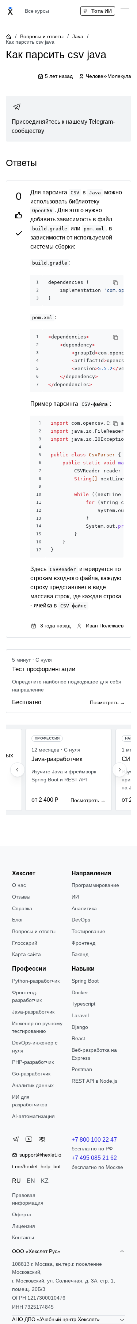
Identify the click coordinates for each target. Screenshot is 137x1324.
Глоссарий (24, 943)
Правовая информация (27, 1199)
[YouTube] (29, 1140)
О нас (19, 885)
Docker (80, 992)
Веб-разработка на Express (94, 1054)
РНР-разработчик (33, 1062)
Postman (82, 1069)
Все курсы (37, 11)
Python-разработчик (36, 981)
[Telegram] (15, 1140)
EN (31, 1181)
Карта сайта (26, 954)
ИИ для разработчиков (29, 1101)
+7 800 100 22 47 (94, 1140)
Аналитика (84, 908)
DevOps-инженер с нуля (34, 1047)
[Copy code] (115, 283)
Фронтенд (83, 943)
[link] (68, 118)
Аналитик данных (33, 1085)
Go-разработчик (31, 1074)
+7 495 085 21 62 (94, 1158)
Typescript (83, 1004)
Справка (22, 908)
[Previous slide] (17, 769)
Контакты (23, 1237)
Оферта (21, 1214)
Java (77, 36)
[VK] (42, 1140)
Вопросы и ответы (42, 36)
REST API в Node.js (94, 1081)
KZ (45, 1181)
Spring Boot (85, 981)
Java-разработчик (33, 1012)
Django (80, 1027)
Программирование (95, 885)
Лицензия (23, 1226)
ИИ (75, 897)
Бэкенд (80, 954)
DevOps (81, 920)
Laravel (80, 1015)
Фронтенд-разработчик (27, 996)
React (78, 1038)
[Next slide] (119, 769)
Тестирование (88, 931)
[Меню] (125, 11)
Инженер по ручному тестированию (37, 1027)
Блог (17, 920)
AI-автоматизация (33, 1116)
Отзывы (21, 897)
